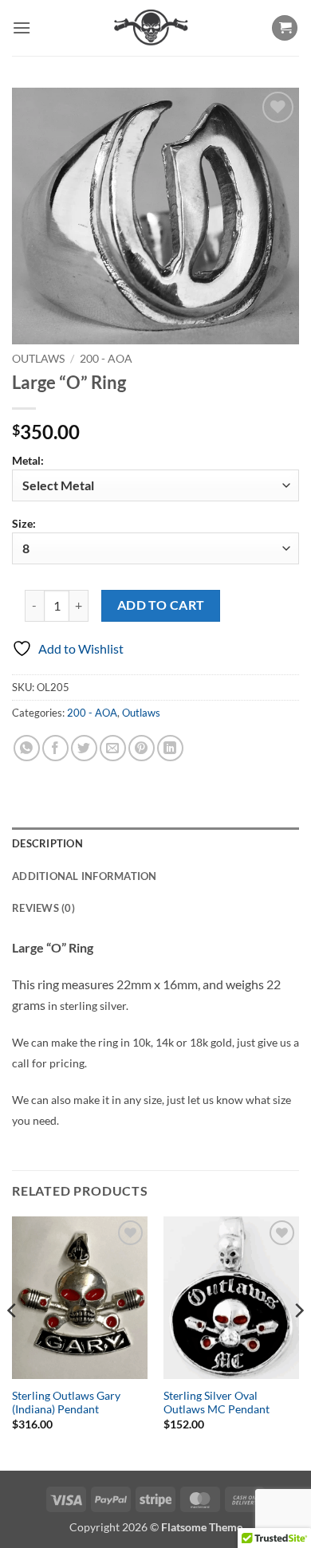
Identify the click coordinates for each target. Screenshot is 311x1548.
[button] (21, 27)
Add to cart (161, 605)
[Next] (298, 1342)
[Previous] (12, 1342)
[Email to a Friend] (113, 748)
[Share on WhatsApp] (27, 748)
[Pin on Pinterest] (141, 748)
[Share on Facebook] (55, 748)
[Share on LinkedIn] (170, 748)
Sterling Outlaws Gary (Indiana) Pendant (66, 1402)
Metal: (28, 460)
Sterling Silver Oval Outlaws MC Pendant (216, 1402)
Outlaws (38, 358)
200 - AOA (106, 358)
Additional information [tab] (84, 876)
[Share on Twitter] (84, 748)
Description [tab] (47, 843)
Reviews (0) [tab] (43, 908)
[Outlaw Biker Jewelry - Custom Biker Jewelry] (151, 28)
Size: (24, 523)
